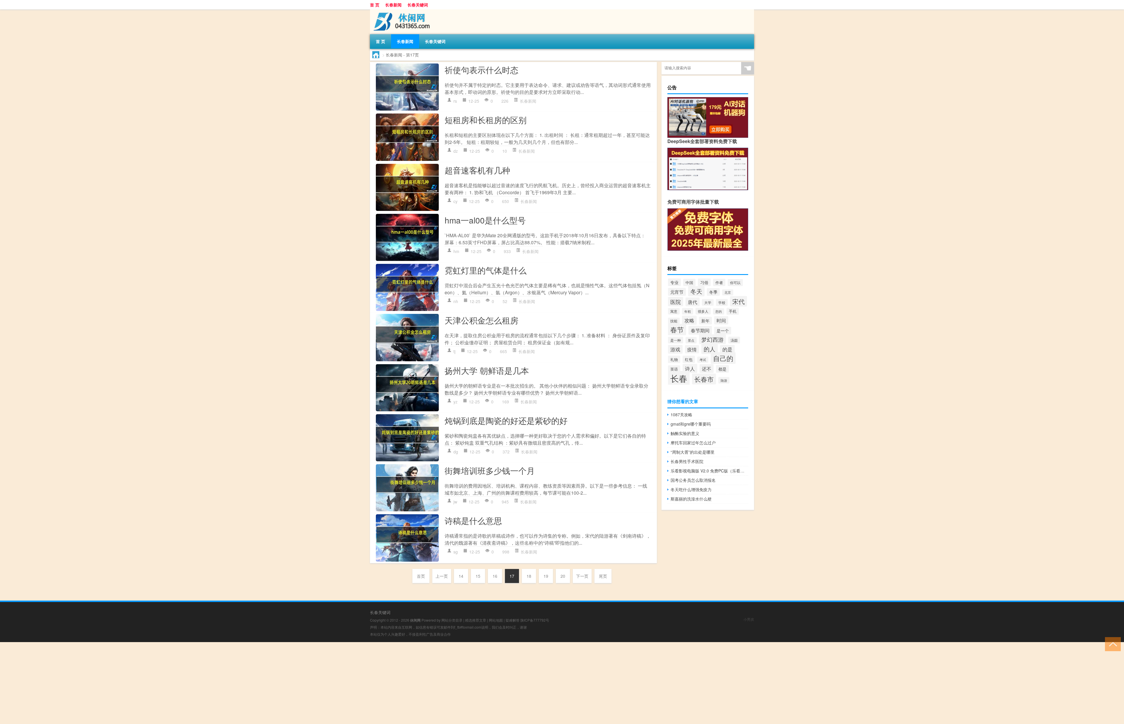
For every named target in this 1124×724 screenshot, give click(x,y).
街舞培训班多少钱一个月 (490, 470)
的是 (727, 349)
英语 (674, 369)
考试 (703, 359)
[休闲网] (400, 11)
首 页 (374, 5)
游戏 (675, 349)
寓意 (673, 311)
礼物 (674, 359)
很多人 (703, 311)
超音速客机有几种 (477, 170)
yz (455, 402)
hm (456, 251)
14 (461, 576)
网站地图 (496, 620)
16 (495, 576)
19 (546, 576)
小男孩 (748, 619)
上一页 (442, 576)
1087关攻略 (681, 414)
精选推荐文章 (475, 620)
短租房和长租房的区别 (486, 119)
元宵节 (676, 292)
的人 (709, 349)
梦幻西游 (712, 339)
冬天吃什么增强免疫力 (691, 489)
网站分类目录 (451, 620)
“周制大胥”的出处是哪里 (693, 452)
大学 (707, 302)
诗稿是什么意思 (473, 520)
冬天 (696, 291)
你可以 (735, 282)
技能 (673, 321)
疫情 (692, 349)
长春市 (704, 379)
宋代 (738, 301)
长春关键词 (417, 5)
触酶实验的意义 (685, 433)
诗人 (690, 368)
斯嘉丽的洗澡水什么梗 (691, 499)
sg (455, 552)
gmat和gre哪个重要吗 (691, 424)
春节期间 (700, 330)
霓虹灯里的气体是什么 (486, 270)
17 (512, 576)
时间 (721, 320)
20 (563, 576)
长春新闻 (393, 5)
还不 (706, 368)
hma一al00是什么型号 (485, 220)
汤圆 (734, 340)
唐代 (692, 301)
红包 (689, 359)
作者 (719, 282)
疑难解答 (513, 620)
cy (455, 201)
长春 (678, 378)
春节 (677, 329)
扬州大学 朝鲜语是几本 (487, 370)
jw (455, 502)
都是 (722, 369)
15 (478, 576)
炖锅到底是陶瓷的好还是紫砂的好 (506, 420)
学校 (721, 302)
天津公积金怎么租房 (481, 320)
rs (455, 101)
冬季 (713, 292)
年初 (687, 311)
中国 (689, 282)
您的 (718, 311)
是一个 (723, 330)
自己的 (723, 358)
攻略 (689, 320)
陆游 (724, 380)
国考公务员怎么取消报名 (693, 480)
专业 (674, 282)
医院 (675, 301)
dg (455, 452)
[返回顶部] (1111, 643)
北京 (727, 292)
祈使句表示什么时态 (481, 69)
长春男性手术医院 (687, 461)
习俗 (704, 282)
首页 (421, 576)
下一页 (582, 576)
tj (454, 351)
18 (529, 576)
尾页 (603, 576)
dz (455, 151)
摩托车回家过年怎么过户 (693, 443)
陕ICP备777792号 (534, 620)
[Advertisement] (175, 683)
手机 (732, 311)
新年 (705, 321)
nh (455, 301)
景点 (691, 340)
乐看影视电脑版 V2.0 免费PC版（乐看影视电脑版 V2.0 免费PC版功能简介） (709, 471)
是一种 (675, 340)
